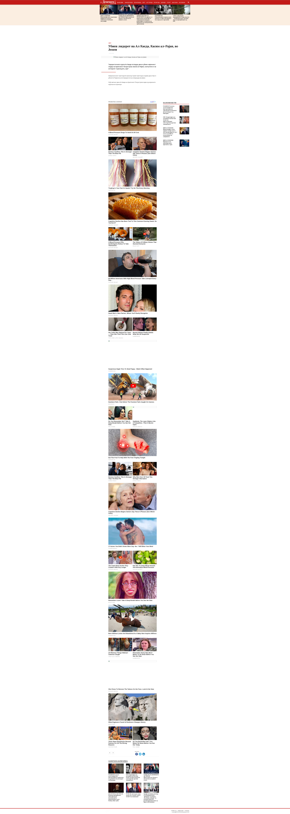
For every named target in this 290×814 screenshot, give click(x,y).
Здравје (163, 2)
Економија (137, 2)
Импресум (173, 810)
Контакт (187, 810)
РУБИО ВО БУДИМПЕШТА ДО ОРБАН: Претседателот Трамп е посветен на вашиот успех (126, 18)
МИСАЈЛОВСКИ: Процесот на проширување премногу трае (168, 142)
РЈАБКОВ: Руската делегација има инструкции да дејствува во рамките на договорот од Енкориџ (116, 777)
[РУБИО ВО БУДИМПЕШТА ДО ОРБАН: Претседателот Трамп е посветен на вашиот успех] (127, 9)
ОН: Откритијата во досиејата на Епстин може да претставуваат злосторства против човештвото (133, 777)
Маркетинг (180, 810)
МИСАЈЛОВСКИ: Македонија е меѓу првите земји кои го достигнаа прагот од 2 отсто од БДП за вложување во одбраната (170, 132)
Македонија (129, 2)
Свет (143, 2)
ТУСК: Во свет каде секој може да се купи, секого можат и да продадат (133, 795)
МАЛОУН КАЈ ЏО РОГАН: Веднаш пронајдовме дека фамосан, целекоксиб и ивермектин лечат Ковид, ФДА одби (115, 797)
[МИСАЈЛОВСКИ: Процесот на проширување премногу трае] (184, 143)
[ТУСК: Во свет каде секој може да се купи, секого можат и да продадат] (134, 788)
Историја (149, 2)
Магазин (175, 2)
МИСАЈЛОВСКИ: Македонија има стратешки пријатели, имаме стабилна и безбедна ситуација (108, 18)
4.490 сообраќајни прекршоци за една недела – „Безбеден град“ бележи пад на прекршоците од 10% (181, 18)
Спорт (169, 2)
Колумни (182, 2)
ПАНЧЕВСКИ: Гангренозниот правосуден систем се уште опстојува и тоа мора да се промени (163, 18)
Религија (157, 2)
